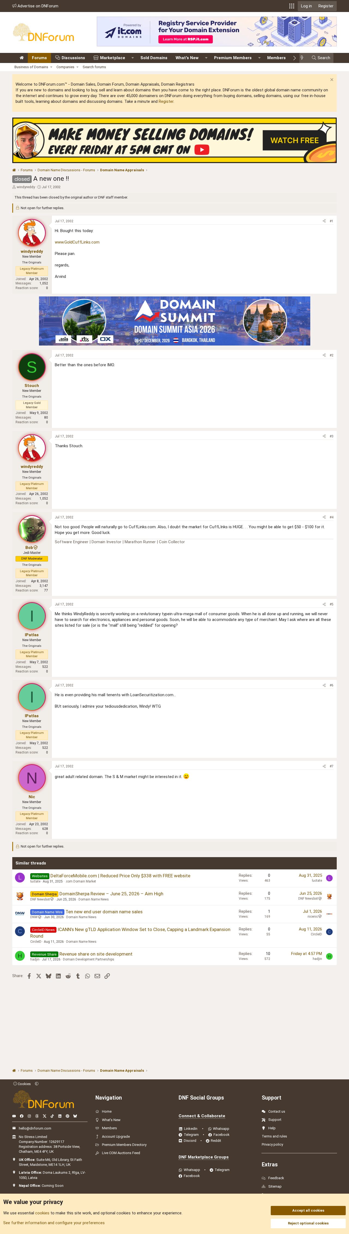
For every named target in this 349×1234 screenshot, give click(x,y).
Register (166, 101)
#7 (331, 766)
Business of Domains (31, 67)
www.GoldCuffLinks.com (77, 242)
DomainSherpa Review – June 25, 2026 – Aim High (111, 893)
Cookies (24, 1084)
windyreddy (26, 187)
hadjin (35, 959)
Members (276, 57)
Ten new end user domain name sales (104, 911)
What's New (187, 57)
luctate (35, 881)
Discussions (73, 57)
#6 (331, 685)
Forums (39, 57)
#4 (331, 517)
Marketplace (112, 57)
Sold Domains (153, 57)
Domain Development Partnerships (88, 959)
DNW (34, 917)
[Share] (324, 221)
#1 (331, 221)
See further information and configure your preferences (54, 1222)
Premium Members (233, 57)
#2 (331, 355)
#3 (331, 436)
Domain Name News (94, 899)
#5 (331, 604)
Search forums (94, 67)
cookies (42, 1213)
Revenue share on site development (96, 954)
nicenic (313, 916)
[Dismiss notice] (331, 80)
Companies (65, 67)
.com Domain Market (80, 881)
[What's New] (303, 58)
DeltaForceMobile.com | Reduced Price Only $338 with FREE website (120, 875)
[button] (292, 6)
